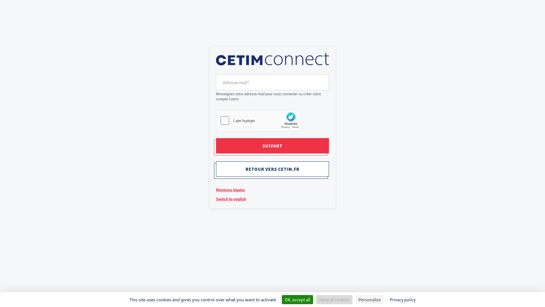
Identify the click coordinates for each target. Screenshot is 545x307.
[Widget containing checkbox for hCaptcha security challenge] (259, 120)
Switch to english (231, 199)
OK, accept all (297, 299)
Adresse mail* (236, 82)
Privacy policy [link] (403, 299)
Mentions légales (230, 189)
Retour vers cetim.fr (272, 169)
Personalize (370, 299)
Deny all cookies (334, 299)
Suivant (272, 146)
